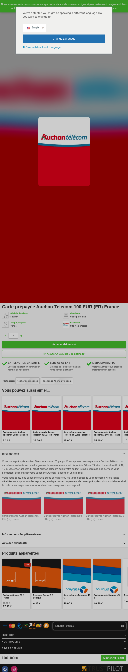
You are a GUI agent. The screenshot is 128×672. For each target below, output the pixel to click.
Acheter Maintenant (64, 344)
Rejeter (114, 8)
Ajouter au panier (113, 657)
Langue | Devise (64, 625)
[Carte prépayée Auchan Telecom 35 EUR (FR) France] (105, 503)
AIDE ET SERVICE (12, 648)
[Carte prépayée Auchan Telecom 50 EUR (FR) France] (63, 503)
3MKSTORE (8, 635)
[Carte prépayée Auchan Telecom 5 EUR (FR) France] (21, 503)
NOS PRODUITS (11, 641)
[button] (64, 354)
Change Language (64, 38)
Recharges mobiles (27, 380)
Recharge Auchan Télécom (57, 380)
